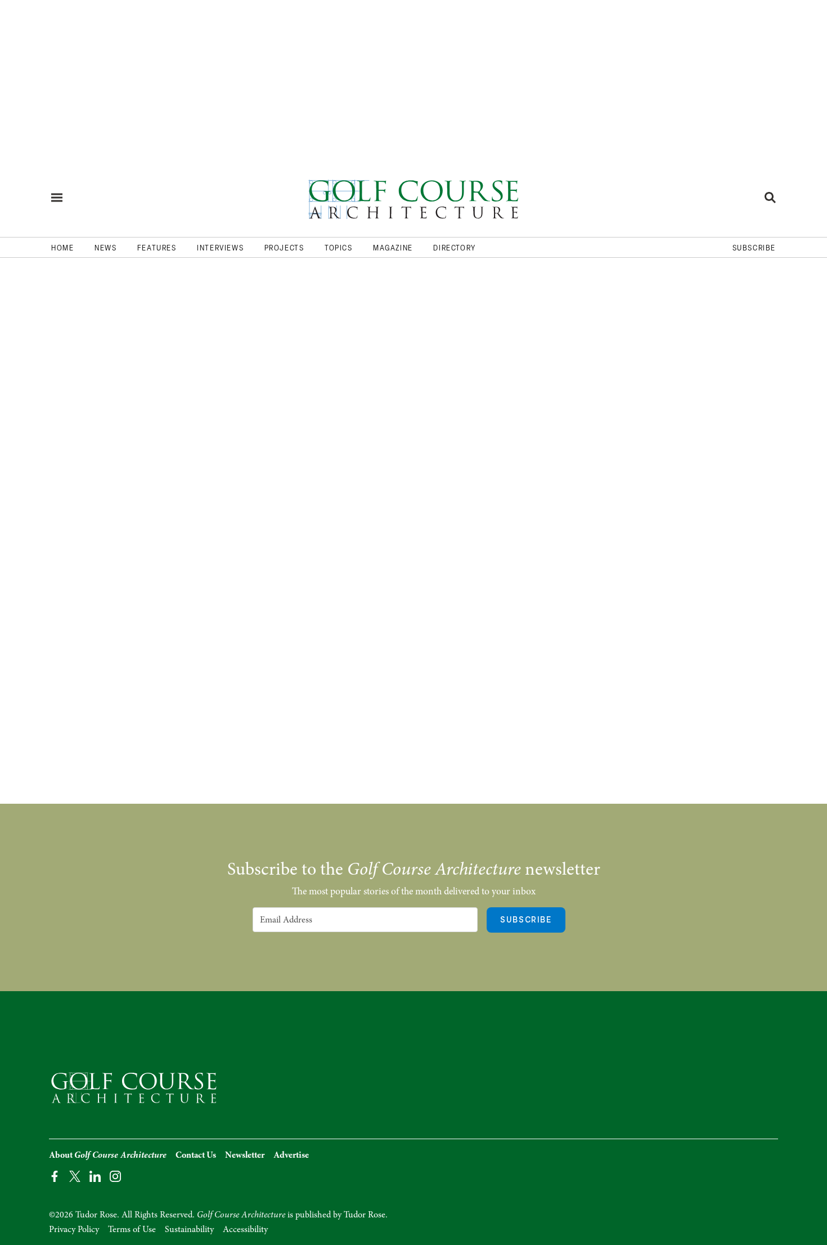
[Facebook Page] (54, 1175)
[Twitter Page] (74, 1175)
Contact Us (196, 1155)
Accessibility (245, 1229)
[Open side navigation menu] (56, 197)
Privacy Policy (74, 1229)
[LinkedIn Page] (95, 1175)
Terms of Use (132, 1229)
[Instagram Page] (115, 1175)
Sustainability (189, 1229)
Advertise (291, 1155)
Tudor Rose (364, 1214)
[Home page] (413, 197)
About (108, 1155)
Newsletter (244, 1155)
